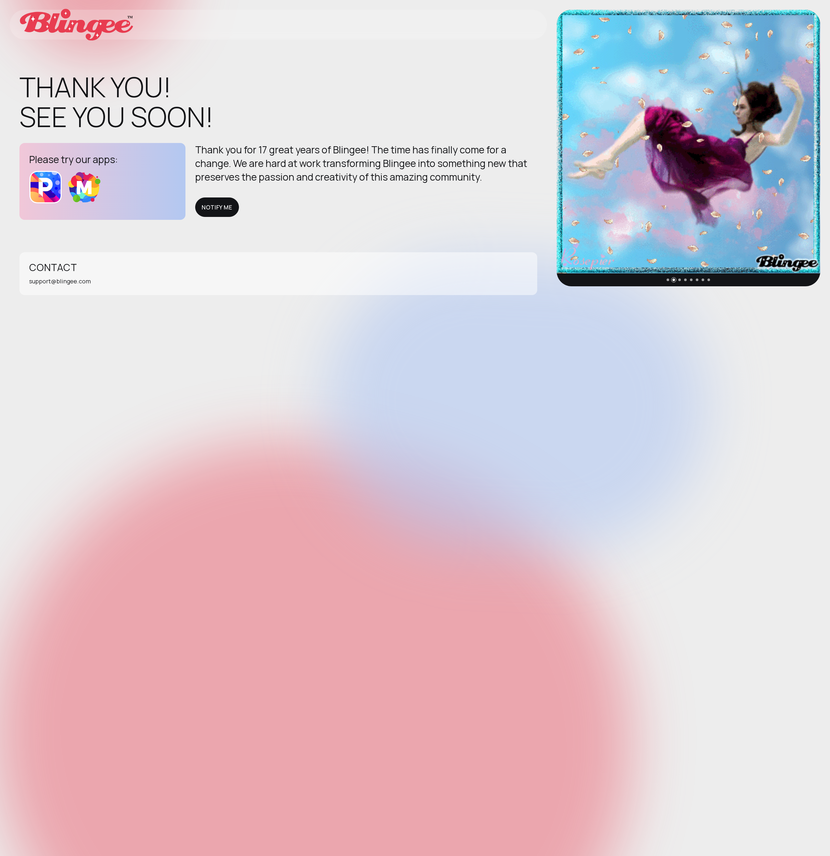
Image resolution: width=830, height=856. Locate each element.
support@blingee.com (60, 281)
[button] (668, 280)
